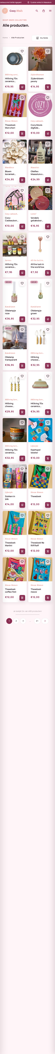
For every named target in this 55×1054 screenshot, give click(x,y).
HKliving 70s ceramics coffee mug (11, 265)
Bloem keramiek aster (9, 173)
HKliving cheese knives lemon (11, 405)
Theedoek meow (36, 590)
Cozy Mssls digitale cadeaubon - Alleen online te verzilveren (37, 126)
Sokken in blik (10, 498)
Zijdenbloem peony (37, 80)
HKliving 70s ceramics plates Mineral (11, 80)
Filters (42, 38)
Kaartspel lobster (35, 451)
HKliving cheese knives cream (37, 358)
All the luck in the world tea (37, 265)
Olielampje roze (10, 312)
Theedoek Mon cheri (10, 126)
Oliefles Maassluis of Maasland (37, 173)
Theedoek (36, 496)
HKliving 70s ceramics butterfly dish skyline (37, 405)
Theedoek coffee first (10, 590)
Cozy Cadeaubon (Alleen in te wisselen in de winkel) (11, 219)
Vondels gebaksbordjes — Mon (37, 219)
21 (37, 621)
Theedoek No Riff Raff (37, 544)
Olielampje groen (36, 312)
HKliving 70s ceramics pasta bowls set (11, 451)
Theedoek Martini (10, 544)
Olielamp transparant (11, 358)
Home (5, 38)
